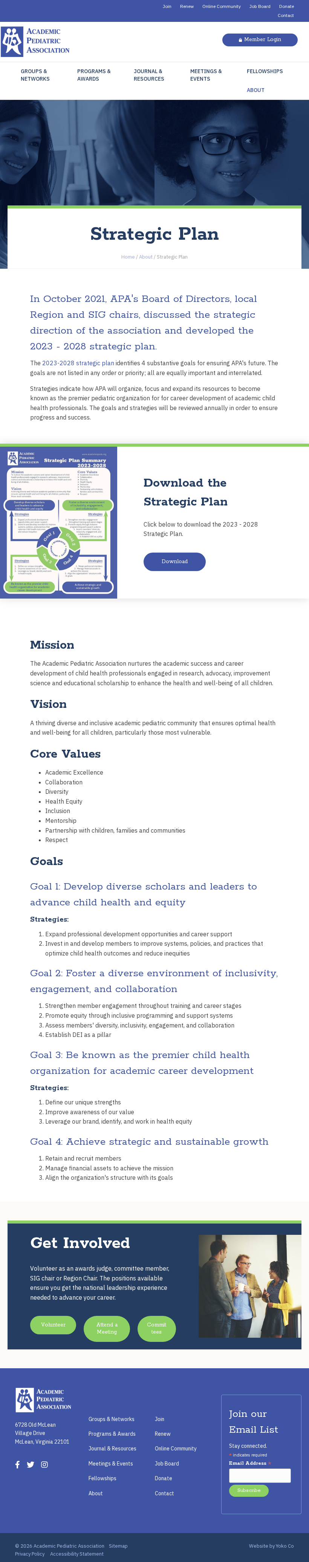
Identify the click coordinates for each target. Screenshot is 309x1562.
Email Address (250, 1463)
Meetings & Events (206, 75)
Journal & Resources (149, 75)
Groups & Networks (35, 75)
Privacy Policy (29, 1554)
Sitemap (118, 1546)
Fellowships (265, 71)
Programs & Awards (94, 75)
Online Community (221, 6)
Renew (187, 6)
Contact (286, 15)
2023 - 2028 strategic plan (92, 346)
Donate (286, 6)
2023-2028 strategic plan (78, 363)
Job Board (260, 6)
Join (167, 6)
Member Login (262, 39)
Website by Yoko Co (271, 1546)
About (256, 90)
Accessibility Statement (77, 1554)
